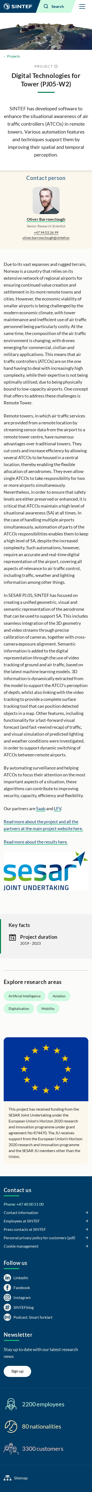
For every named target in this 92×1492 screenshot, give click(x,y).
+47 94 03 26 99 (46, 232)
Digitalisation (19, 1008)
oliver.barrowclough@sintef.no (46, 238)
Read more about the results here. (36, 841)
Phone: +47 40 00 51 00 (24, 1204)
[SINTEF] (18, 6)
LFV (57, 808)
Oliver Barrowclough (46, 219)
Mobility (47, 1008)
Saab (40, 808)
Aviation (59, 996)
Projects (13, 56)
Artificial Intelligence (24, 996)
